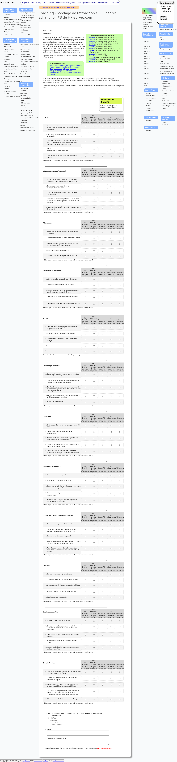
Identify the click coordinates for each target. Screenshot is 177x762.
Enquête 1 (92, 37)
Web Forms (149, 101)
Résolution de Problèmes (11, 54)
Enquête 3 (92, 41)
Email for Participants (166, 71)
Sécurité (6, 94)
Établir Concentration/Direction (13, 19)
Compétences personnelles (25, 84)
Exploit (6, 71)
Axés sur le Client (25, 49)
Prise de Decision (9, 49)
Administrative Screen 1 (167, 66)
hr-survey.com (38, 761)
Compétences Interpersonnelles (29, 44)
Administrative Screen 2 (167, 69)
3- (53, 720)
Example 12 (147, 66)
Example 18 (147, 81)
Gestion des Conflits (26, 69)
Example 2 (147, 41)
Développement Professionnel (29, 118)
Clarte (6, 84)
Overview (162, 56)
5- (55, 716)
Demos (148, 123)
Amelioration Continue (26, 115)
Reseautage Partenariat (27, 66)
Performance (8, 34)
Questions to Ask (150, 96)
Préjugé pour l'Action (56, 69)
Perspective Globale (26, 35)
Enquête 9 (92, 54)
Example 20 (147, 86)
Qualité (6, 52)
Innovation (7, 59)
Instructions (149, 108)
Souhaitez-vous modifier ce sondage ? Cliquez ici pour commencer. (108, 104)
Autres (22, 79)
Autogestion (23, 108)
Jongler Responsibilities (10, 69)
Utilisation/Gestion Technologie (13, 81)
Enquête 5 (92, 45)
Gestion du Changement (11, 66)
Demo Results (165, 34)
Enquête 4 (92, 43)
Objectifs (6, 89)
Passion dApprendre (26, 110)
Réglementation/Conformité (12, 96)
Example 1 (147, 39)
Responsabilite (24, 52)
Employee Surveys (165, 118)
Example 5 (147, 49)
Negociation (23, 71)
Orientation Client (25, 54)
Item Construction (151, 98)
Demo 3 (162, 39)
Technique (7, 79)
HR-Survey (45, 7)
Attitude (22, 125)
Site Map (45, 761)
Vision (22, 32)
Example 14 (147, 71)
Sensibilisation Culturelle (27, 128)
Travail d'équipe (24, 74)
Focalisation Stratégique (27, 15)
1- (56, 725)
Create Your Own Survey (164, 45)
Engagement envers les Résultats (13, 76)
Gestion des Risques (10, 91)
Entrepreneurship (25, 20)
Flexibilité (23, 91)
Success (148, 105)
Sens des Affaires (25, 25)
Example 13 (147, 68)
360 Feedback (55, 7)
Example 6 (147, 51)
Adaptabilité (23, 93)
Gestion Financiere (25, 27)
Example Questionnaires (148, 35)
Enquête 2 (92, 39)
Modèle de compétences (69, 7)
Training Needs (150, 117)
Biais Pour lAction (25, 103)
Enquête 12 (92, 61)
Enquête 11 (92, 60)
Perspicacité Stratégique (27, 18)
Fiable (22, 47)
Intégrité (22, 105)
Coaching (23, 64)
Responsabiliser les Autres (28, 57)
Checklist (148, 103)
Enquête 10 (92, 58)
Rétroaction (23, 120)
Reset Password (164, 64)
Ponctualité (23, 123)
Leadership (7, 15)
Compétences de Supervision (12, 24)
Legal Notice (26, 761)
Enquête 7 (92, 48)
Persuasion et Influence (11, 27)
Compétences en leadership (9, 10)
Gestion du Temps (9, 64)
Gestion (6, 17)
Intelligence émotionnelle (27, 130)
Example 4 (147, 46)
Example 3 (147, 44)
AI (145, 11)
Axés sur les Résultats (10, 74)
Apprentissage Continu (26, 113)
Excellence (7, 86)
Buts (5, 61)
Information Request (164, 25)
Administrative (8, 47)
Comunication (24, 88)
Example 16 (147, 76)
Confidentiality (150, 110)
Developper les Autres (26, 59)
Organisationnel (26, 10)
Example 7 (147, 54)
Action (22, 100)
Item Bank (165, 125)
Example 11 (147, 63)
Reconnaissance (25, 76)
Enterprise (23, 23)
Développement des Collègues (29, 61)
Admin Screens (165, 53)
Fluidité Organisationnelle (27, 13)
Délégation (7, 32)
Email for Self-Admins (166, 59)
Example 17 (147, 78)
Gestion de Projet (9, 29)
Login (161, 61)
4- (53, 718)
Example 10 (147, 61)
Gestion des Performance (11, 22)
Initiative (6, 57)
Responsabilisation (25, 98)
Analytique (7, 44)
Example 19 (147, 83)
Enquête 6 (92, 47)
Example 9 (147, 58)
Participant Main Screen (167, 73)
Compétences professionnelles (10, 40)
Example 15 (147, 73)
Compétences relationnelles (25, 40)
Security (148, 113)
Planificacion (24, 30)
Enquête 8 (92, 50)
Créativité (23, 95)
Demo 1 (162, 37)
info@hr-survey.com (58, 761)
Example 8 (147, 56)
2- (54, 722)
